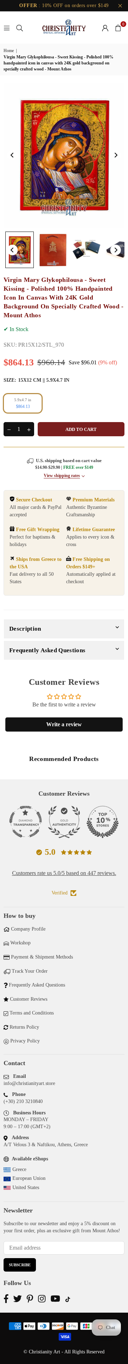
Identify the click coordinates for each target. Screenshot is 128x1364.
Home (9, 50)
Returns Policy (24, 1027)
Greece (19, 1169)
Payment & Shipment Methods (42, 957)
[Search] (19, 27)
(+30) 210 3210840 (23, 1101)
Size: (36, 380)
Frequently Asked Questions (47, 650)
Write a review (64, 724)
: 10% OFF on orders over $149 (64, 5)
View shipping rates (62, 475)
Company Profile (28, 929)
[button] (118, 27)
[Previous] (12, 155)
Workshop (20, 942)
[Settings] (105, 27)
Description (25, 628)
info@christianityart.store (29, 1083)
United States (25, 1187)
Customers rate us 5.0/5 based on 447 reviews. (64, 873)
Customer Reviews (28, 999)
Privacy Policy (25, 1041)
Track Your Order (30, 971)
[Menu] (6, 27)
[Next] (115, 155)
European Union (29, 1178)
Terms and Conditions (32, 1013)
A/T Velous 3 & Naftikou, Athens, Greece (46, 1144)
